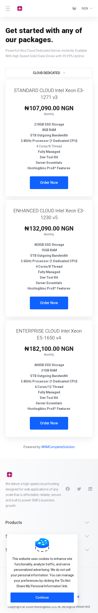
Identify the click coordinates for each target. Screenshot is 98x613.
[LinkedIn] (90, 489)
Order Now (49, 182)
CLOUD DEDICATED (46, 73)
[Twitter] (79, 489)
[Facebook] (67, 489)
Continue (42, 597)
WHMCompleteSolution (58, 447)
